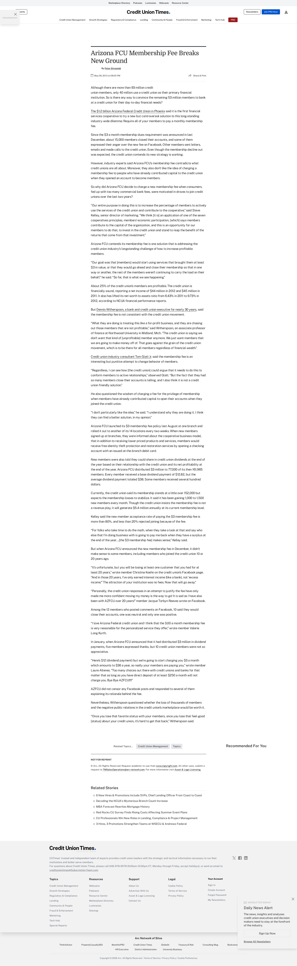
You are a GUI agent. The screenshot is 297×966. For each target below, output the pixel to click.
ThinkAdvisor (65, 945)
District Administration (146, 949)
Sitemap (93, 910)
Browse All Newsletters (257, 941)
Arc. (120, 958)
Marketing (55, 915)
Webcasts (164, 3)
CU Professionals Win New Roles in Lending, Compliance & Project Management (147, 818)
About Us (134, 885)
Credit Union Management (64, 885)
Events (21, 12)
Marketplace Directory (119, 3)
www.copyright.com (166, 766)
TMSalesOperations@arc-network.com (124, 769)
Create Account (216, 890)
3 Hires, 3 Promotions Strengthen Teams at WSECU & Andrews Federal (141, 823)
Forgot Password (217, 895)
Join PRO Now (271, 12)
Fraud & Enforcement (61, 910)
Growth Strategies (60, 890)
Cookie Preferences (187, 958)
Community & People (61, 905)
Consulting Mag (210, 945)
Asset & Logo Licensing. (187, 769)
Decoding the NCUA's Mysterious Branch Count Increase (132, 800)
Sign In (211, 885)
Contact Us (135, 900)
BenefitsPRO (118, 945)
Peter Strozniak (113, 68)
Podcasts (137, 3)
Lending (54, 900)
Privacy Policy (176, 895)
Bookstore (232, 945)
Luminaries (150, 3)
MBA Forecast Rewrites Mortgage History (123, 806)
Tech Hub (55, 920)
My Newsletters (216, 900)
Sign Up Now (267, 933)
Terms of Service (177, 890)
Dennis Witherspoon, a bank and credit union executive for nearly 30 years (146, 309)
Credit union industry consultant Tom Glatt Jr (121, 356)
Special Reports (58, 925)
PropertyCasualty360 (92, 945)
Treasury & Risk (186, 945)
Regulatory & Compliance (63, 895)
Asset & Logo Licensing (142, 895)
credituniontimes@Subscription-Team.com (74, 870)
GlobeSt (165, 945)
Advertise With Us (139, 890)
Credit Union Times (142, 945)
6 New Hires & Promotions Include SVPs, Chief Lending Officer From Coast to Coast (149, 795)
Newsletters (252, 12)
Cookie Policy (175, 885)
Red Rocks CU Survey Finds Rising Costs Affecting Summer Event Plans (141, 812)
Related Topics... (123, 746)
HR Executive (122, 949)
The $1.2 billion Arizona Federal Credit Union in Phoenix (128, 111)
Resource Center (180, 3)
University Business (172, 949)
